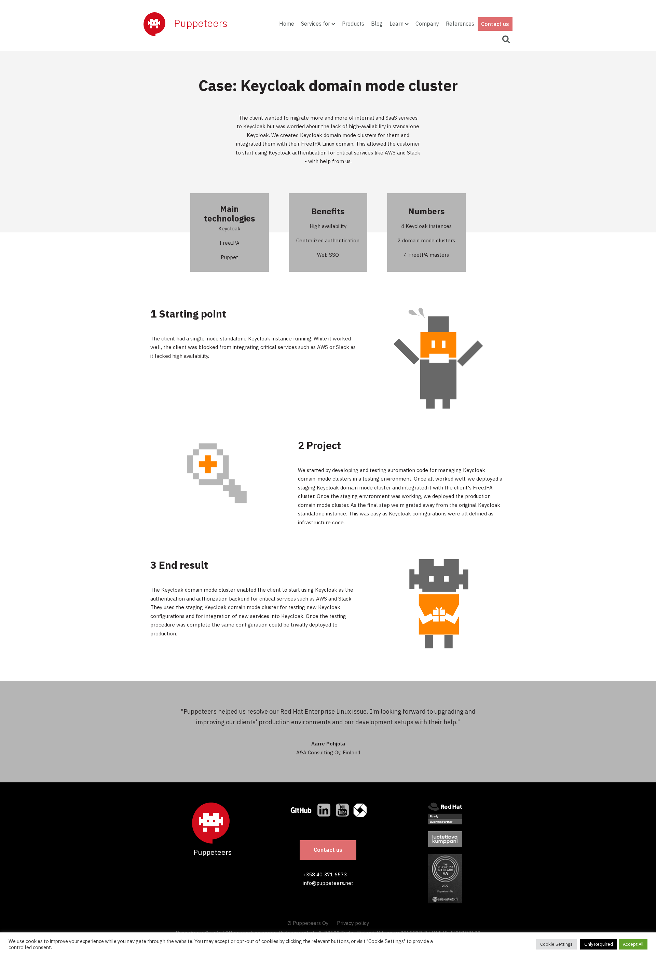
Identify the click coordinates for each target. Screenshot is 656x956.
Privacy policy (353, 923)
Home (286, 23)
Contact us (495, 24)
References (460, 23)
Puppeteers (201, 23)
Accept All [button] (633, 944)
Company (427, 23)
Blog (377, 23)
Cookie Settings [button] (556, 944)
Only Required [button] (598, 944)
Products (353, 23)
